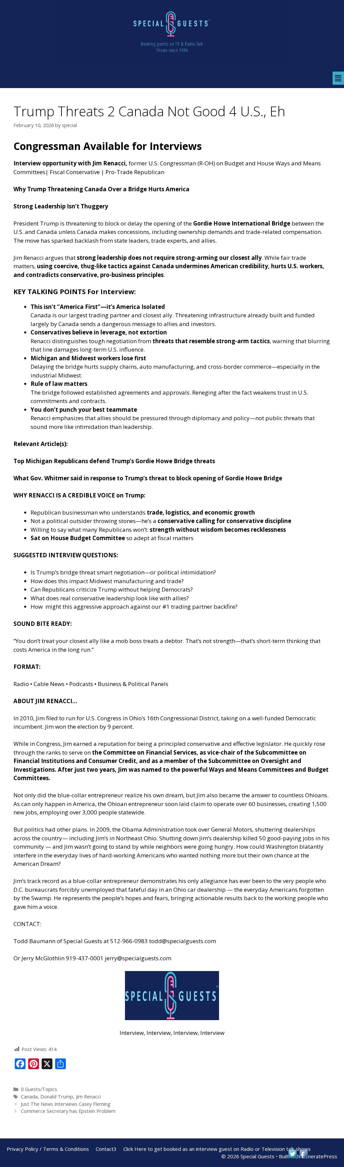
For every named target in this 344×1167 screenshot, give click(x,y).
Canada (29, 1096)
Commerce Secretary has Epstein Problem (68, 1111)
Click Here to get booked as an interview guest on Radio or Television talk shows (217, 1148)
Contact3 (106, 1148)
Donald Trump (56, 1096)
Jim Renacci (88, 1096)
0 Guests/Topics (39, 1089)
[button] (338, 78)
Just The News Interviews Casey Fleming (66, 1104)
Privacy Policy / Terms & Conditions (48, 1148)
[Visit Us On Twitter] (292, 1157)
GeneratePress (319, 1156)
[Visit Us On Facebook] (303, 1157)
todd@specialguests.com (182, 941)
